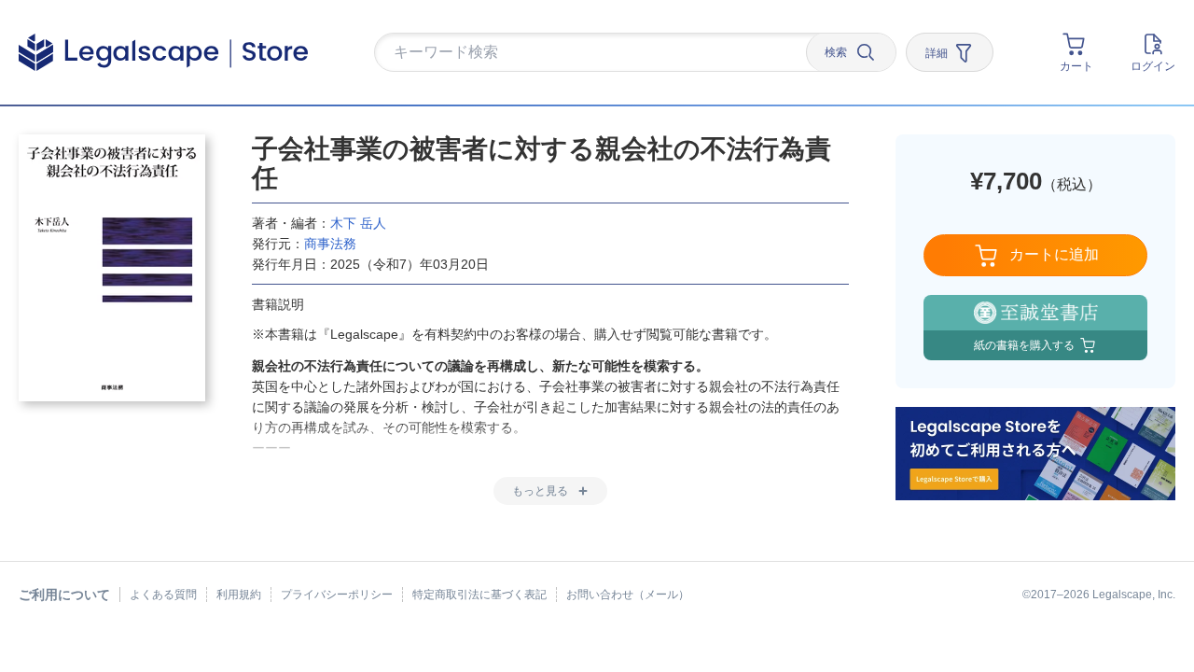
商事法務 (330, 243)
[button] (597, 53)
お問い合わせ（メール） (627, 594)
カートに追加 (1054, 254)
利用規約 (238, 594)
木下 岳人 (358, 223)
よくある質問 (163, 594)
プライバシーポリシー (337, 594)
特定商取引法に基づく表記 (479, 594)
